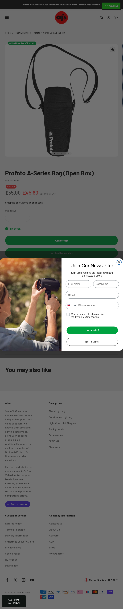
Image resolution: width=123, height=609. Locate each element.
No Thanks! (92, 341)
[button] (14, 601)
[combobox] (71, 305)
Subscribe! (92, 330)
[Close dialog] (119, 262)
